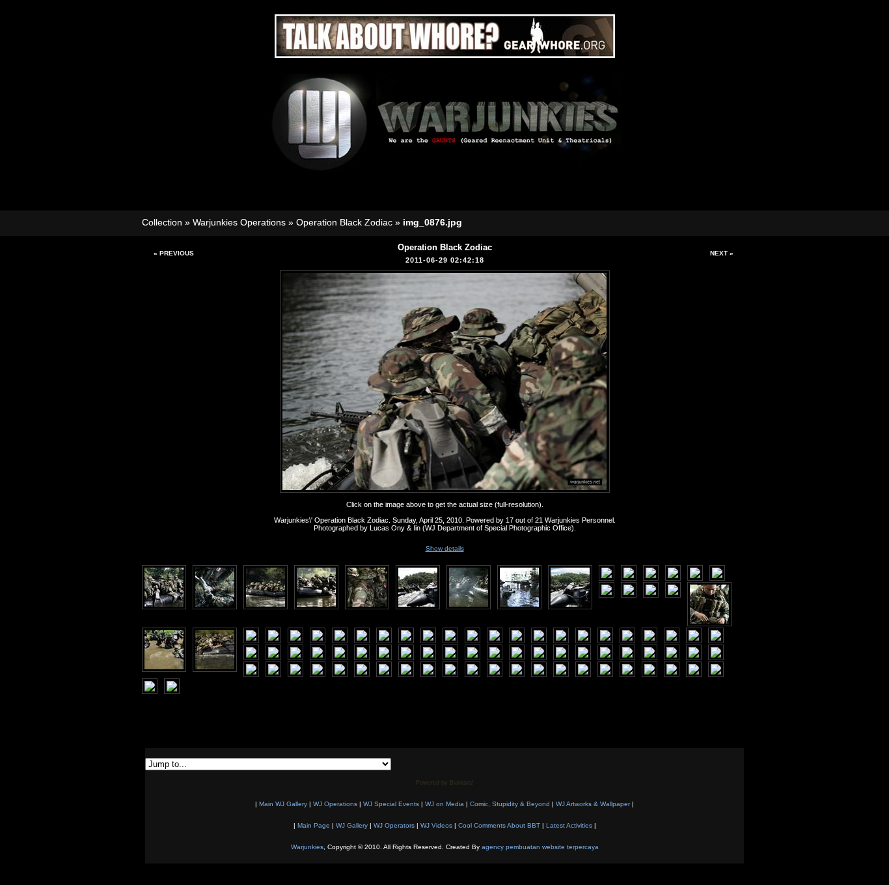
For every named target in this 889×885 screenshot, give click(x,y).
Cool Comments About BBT (499, 825)
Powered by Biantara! (445, 782)
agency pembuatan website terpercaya (540, 846)
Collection (162, 222)
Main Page (313, 825)
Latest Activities (569, 825)
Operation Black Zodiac (344, 222)
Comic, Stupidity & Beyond (510, 803)
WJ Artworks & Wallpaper (593, 803)
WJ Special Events (391, 803)
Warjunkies (307, 846)
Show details (445, 548)
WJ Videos (436, 825)
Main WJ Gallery (283, 803)
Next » (721, 253)
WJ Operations (335, 803)
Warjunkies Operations (239, 222)
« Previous (174, 253)
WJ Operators (394, 825)
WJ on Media (444, 803)
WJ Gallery (352, 825)
